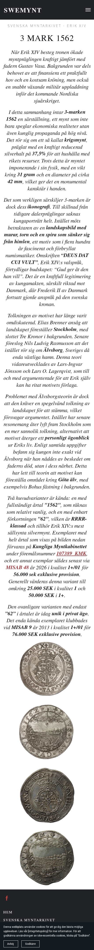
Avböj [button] (10, 943)
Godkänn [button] (30, 943)
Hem (7, 912)
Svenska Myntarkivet (29, 920)
